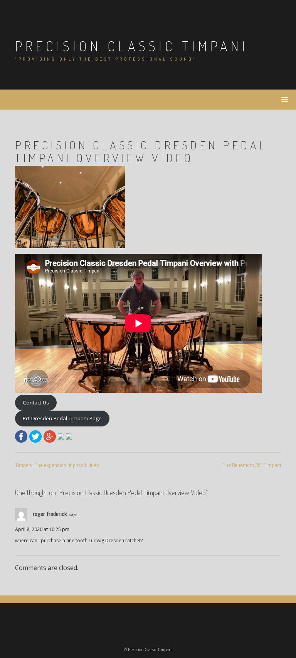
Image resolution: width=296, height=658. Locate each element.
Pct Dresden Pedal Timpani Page (62, 418)
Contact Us (36, 402)
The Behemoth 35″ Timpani (252, 465)
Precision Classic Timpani (131, 46)
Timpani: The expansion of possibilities (57, 465)
